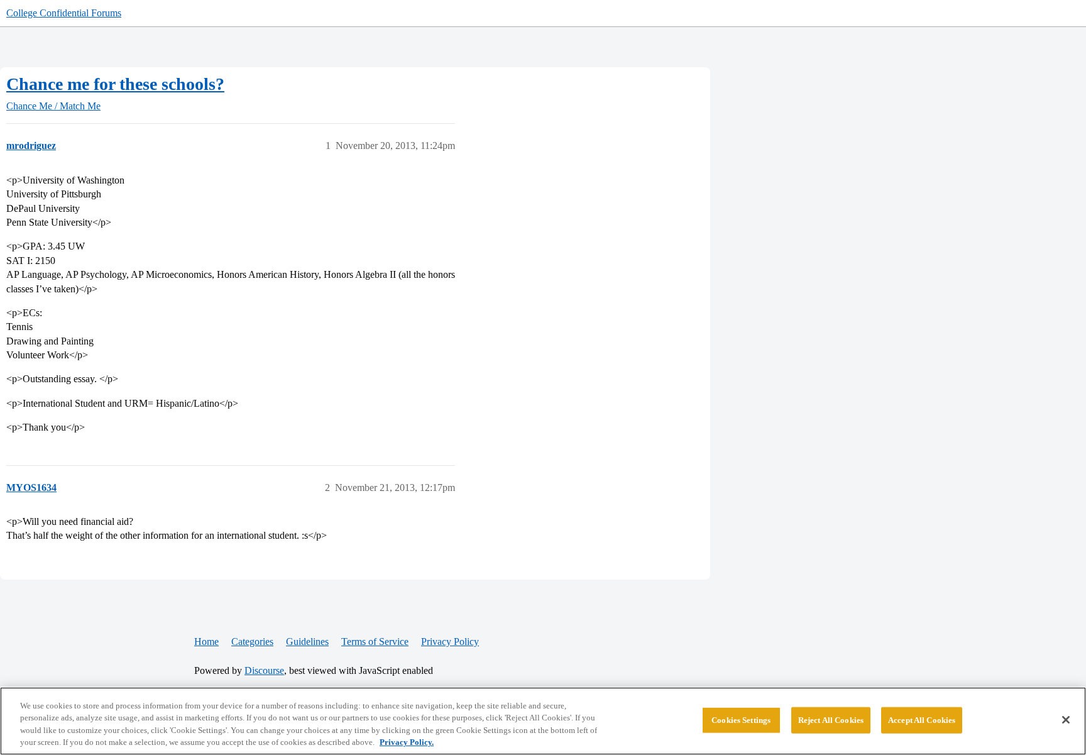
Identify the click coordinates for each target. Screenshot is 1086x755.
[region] (543, 721)
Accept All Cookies (921, 720)
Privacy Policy (450, 641)
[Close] (1066, 720)
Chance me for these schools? (115, 84)
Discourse (264, 670)
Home (206, 641)
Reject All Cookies (831, 720)
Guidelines (307, 641)
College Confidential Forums (63, 13)
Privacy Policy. (407, 742)
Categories (252, 641)
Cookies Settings (741, 720)
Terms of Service (375, 641)
